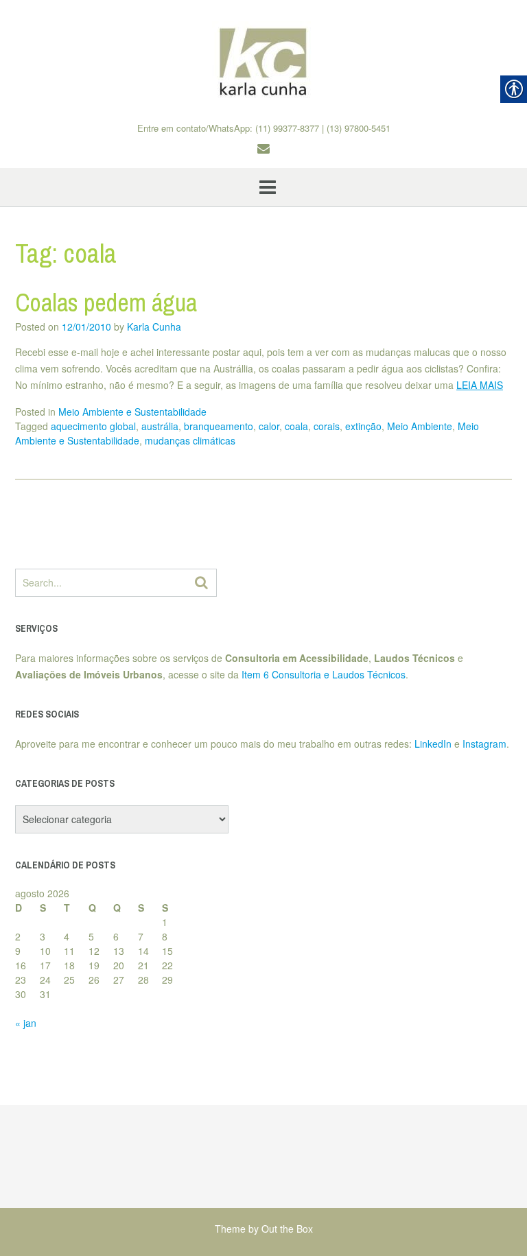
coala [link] (296, 426)
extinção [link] (363, 426)
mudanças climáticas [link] (190, 440)
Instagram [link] (484, 743)
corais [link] (327, 426)
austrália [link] (159, 426)
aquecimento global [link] (93, 426)
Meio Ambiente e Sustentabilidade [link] (132, 411)
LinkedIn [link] (433, 743)
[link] (263, 61)
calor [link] (269, 426)
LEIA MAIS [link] (479, 385)
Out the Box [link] (287, 1228)
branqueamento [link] (218, 426)
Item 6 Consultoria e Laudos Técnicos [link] (324, 674)
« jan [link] (25, 1023)
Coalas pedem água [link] (106, 302)
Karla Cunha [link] (154, 326)
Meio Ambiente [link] (419, 426)
